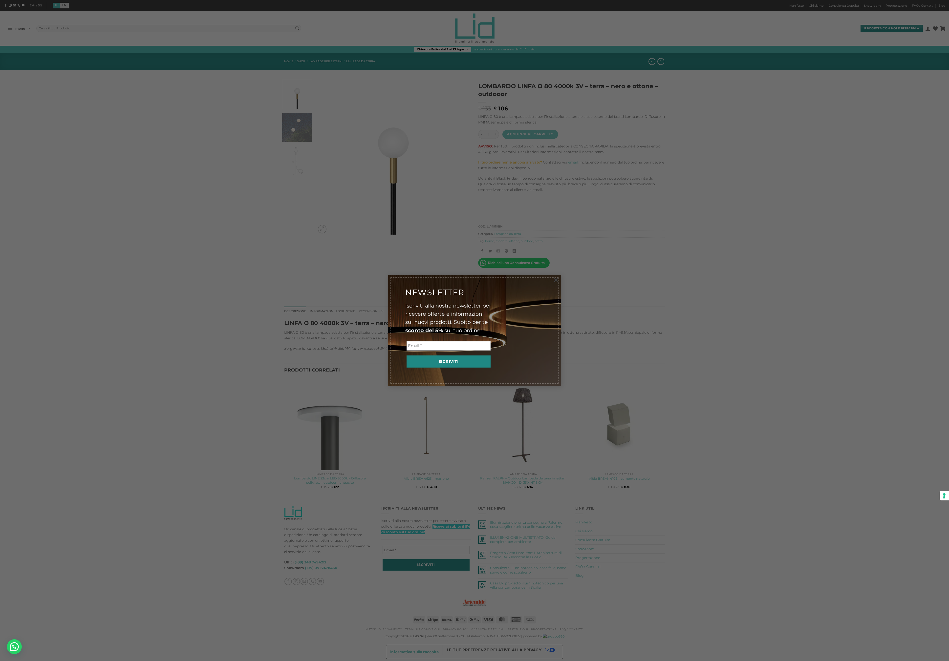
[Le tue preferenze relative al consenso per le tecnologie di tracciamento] (944, 495)
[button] (14, 646)
